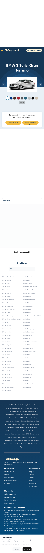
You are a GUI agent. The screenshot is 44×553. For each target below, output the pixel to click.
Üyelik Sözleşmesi (9, 503)
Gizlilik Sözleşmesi (10, 494)
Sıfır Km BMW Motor (28, 367)
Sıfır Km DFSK (26, 354)
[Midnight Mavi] (25, 98)
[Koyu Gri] (22, 98)
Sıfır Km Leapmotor (7, 306)
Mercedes (35, 431)
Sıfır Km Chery (6, 283)
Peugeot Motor (15, 434)
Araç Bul (31, 472)
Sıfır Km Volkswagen (29, 293)
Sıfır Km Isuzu (26, 361)
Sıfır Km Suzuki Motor (8, 367)
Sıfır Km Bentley (6, 332)
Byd (27, 405)
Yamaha (7, 434)
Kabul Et (27, 549)
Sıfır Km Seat (26, 322)
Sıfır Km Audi (26, 338)
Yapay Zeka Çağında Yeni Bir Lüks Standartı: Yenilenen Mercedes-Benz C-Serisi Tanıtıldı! (21, 529)
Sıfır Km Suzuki (6, 329)
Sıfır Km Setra (27, 309)
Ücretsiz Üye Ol (9, 472)
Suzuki (24, 424)
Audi (31, 427)
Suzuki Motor (32, 437)
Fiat (6, 424)
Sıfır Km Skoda (6, 335)
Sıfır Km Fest (26, 325)
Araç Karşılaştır (9, 477)
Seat (9, 424)
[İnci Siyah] (33, 98)
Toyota (22, 447)
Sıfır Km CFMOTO (7, 312)
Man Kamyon (35, 418)
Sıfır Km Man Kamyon (8, 316)
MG (22, 414)
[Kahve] (14, 98)
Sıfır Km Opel (6, 338)
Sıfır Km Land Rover (28, 332)
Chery (31, 405)
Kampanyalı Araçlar (10, 480)
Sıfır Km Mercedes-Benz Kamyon (11, 319)
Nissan (14, 424)
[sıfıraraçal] (12, 50)
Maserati (24, 444)
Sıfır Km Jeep (6, 384)
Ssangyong (30, 424)
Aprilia (22, 405)
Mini (24, 431)
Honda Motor (28, 408)
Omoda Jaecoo (15, 408)
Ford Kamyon (10, 414)
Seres (37, 434)
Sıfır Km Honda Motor (29, 290)
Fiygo (30, 480)
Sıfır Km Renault (27, 371)
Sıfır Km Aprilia (6, 280)
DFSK (27, 434)
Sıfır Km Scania (27, 283)
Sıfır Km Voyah (6, 296)
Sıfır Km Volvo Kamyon (8, 309)
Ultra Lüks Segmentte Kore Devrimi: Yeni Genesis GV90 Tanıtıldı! (21, 511)
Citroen (17, 414)
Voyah (19, 411)
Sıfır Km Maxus (6, 358)
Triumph (36, 408)
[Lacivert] (11, 98)
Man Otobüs (10, 405)
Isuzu (15, 437)
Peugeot (24, 411)
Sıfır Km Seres (27, 358)
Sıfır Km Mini (26, 345)
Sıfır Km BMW (6, 374)
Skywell (19, 431)
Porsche (36, 440)
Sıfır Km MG (26, 303)
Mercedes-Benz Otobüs (12, 421)
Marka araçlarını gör (30, 123)
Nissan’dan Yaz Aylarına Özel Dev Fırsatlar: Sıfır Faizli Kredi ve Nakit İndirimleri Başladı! (20, 520)
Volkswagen (12, 411)
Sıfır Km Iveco (27, 312)
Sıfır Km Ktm (5, 290)
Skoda (17, 427)
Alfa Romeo (31, 444)
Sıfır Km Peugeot (27, 296)
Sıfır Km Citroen (6, 303)
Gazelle (31, 440)
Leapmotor (27, 414)
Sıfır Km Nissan (6, 325)
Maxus (32, 434)
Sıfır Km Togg (6, 380)
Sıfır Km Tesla (6, 364)
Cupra (6, 444)
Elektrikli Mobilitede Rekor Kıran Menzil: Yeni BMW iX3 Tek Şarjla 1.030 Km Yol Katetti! (20, 516)
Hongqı (22, 427)
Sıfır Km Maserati (28, 384)
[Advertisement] (22, 23)
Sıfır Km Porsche (7, 377)
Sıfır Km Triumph (6, 293)
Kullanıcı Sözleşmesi (10, 500)
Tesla (19, 437)
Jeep (18, 444)
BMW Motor (8, 440)
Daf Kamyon (32, 411)
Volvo (35, 427)
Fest (19, 424)
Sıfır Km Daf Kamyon (8, 299)
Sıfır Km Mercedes (28, 348)
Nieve (7, 408)
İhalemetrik (32, 483)
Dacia (15, 440)
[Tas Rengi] (36, 98)
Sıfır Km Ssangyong (28, 329)
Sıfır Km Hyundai (27, 364)
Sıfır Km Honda (6, 348)
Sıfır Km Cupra (27, 377)
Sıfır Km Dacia (6, 371)
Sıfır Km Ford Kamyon (29, 299)
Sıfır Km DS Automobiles (30, 342)
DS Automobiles (11, 431)
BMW (25, 440)
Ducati (17, 405)
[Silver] (29, 98)
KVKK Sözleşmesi (9, 497)
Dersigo (31, 474)
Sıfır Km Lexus (27, 387)
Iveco (28, 418)
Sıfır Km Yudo (6, 354)
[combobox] (22, 200)
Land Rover (10, 427)
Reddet (17, 549)
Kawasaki (35, 414)
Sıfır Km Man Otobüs (8, 277)
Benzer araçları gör (13, 123)
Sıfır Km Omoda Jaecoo (30, 286)
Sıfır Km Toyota (6, 390)
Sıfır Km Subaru (6, 361)
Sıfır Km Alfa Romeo (8, 387)
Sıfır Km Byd (26, 280)
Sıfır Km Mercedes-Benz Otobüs (32, 316)
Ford (37, 421)
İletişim (6, 474)
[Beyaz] (7, 98)
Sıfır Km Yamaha (7, 351)
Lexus (38, 444)
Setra (16, 418)
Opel (27, 427)
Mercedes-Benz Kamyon (28, 421)
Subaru (10, 437)
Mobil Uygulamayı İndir (34, 50)
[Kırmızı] (18, 98)
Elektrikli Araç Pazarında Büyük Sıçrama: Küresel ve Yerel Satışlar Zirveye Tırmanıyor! (22, 525)
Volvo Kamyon (10, 418)
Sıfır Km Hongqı (27, 335)
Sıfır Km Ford (26, 319)
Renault (20, 440)
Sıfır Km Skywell (6, 345)
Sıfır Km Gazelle (27, 374)
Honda (28, 431)
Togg (11, 444)
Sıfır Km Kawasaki (28, 306)
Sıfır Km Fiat (5, 322)
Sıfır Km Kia (26, 380)
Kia (15, 444)
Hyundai (24, 437)
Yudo (23, 434)
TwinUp (31, 477)
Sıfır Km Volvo (6, 342)
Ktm (22, 408)
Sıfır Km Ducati (27, 277)
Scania (36, 405)
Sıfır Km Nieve (6, 286)
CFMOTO (22, 418)
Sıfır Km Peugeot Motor (29, 351)
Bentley (37, 424)
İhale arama (33, 486)
